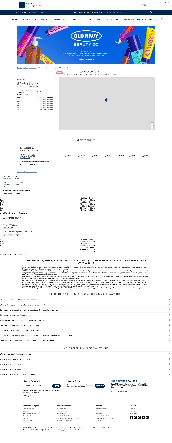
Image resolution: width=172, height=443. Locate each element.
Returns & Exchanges (29, 413)
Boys (89, 19)
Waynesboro (32, 68)
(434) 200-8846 (25, 158)
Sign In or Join (111, 12)
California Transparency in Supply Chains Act (57, 430)
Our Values (99, 413)
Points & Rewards (61, 411)
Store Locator (134, 411)
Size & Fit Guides (28, 420)
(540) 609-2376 (34, 87)
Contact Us (133, 408)
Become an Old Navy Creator (104, 418)
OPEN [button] (143, 5)
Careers (98, 411)
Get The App (133, 413)
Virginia (25, 68)
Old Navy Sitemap (101, 408)
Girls (82, 19)
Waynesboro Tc (90, 73)
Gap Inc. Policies (77, 430)
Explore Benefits (61, 413)
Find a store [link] (137, 16)
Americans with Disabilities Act (32, 430)
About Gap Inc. (108, 428)
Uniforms (44, 19)
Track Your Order (28, 416)
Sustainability (98, 428)
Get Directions (22, 87)
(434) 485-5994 (8, 228)
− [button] (152, 127)
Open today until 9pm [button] (28, 165)
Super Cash (99, 420)
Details (119, 12)
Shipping (25, 411)
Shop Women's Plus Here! (29, 150)
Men (74, 19)
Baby (106, 19)
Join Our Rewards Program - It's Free (67, 418)
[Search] (162, 19)
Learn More (122, 391)
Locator (19, 68)
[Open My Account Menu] (151, 12)
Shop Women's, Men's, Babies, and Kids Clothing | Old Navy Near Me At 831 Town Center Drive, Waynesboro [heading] (86, 261)
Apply (113, 391)
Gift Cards (26, 418)
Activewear (55, 19)
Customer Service (28, 408)
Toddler (97, 19)
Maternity (115, 19)
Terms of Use (89, 428)
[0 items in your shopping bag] (155, 12)
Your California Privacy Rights (74, 428)
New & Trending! (30, 19)
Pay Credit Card (61, 408)
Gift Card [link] (160, 16)
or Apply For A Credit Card (64, 420)
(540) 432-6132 (7, 186)
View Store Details (22, 172)
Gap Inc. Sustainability (102, 416)
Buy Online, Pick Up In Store (31, 423)
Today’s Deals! (129, 19)
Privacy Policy (28, 396)
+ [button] (152, 124)
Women (66, 19)
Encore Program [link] (149, 16)
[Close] (9, 5)
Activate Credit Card (62, 416)
